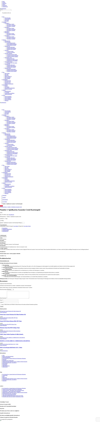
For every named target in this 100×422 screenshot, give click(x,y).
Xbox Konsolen (7, 77)
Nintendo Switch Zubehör (11, 71)
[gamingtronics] (3, 8)
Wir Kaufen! (4, 5)
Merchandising (5, 84)
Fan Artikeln (7, 86)
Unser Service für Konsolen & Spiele (9, 394)
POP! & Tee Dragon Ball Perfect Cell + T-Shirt (11, 347)
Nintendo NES (7, 40)
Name (1, 300)
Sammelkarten (5, 79)
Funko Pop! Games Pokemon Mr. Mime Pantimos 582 (13, 314)
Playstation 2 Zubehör (11, 30)
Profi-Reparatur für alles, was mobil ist (9, 362)
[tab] (51, 228)
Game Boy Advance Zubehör (12, 56)
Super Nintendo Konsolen (11, 44)
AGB (3, 355)
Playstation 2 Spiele (10, 28)
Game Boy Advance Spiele (12, 54)
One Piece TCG (8, 82)
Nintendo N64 (7, 46)
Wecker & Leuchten (8, 89)
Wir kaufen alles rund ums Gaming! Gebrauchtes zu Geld (12, 396)
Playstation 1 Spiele (10, 24)
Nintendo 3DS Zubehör (11, 67)
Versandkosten (11, 214)
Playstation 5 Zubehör (11, 38)
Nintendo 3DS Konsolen (11, 66)
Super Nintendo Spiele (11, 135)
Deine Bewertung (3, 289)
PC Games (7, 21)
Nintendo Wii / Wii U (8, 61)
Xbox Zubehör (7, 78)
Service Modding (8, 98)
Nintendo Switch (8, 68)
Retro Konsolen (7, 17)
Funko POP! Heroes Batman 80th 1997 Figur (11, 321)
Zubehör (3, 90)
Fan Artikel (26, 226)
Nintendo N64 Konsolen (11, 48)
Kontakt (3, 2)
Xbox (3, 72)
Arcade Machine (8, 18)
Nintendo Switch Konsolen (12, 70)
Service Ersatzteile (8, 96)
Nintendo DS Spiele (10, 58)
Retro (3, 16)
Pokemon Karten (8, 80)
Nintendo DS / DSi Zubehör (12, 60)
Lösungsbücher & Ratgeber (10, 180)
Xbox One (7, 75)
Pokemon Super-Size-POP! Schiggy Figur (10, 327)
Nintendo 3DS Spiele (11, 64)
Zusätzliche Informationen (7, 229)
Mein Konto (4, 377)
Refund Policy (5, 363)
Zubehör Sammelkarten (9, 83)
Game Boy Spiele (10, 51)
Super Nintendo (7, 41)
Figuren (6, 85)
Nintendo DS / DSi (8, 57)
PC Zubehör (7, 92)
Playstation (4, 22)
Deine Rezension (3, 298)
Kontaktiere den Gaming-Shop (8, 360)
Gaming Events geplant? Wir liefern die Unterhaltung (12, 389)
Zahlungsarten (5, 366)
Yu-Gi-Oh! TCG (8, 81)
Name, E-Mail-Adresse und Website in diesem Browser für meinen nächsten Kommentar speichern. (19, 304)
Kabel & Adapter (8, 91)
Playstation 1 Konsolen (11, 25)
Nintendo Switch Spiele (11, 69)
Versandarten (4, 364)
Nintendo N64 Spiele (11, 47)
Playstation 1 (7, 23)
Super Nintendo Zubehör (11, 45)
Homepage (4, 195)
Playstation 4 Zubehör (11, 34)
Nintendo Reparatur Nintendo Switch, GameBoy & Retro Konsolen (14, 361)
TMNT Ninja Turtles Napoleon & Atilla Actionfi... (12, 334)
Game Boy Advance (8, 53)
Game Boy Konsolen (11, 52)
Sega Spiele (7, 19)
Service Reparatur (8, 99)
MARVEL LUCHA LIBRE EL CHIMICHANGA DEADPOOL (15, 340)
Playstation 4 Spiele (10, 33)
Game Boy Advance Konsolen (12, 55)
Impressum (4, 3)
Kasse (3, 376)
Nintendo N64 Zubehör (11, 49)
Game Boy (7, 50)
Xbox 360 (6, 74)
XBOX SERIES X (8, 76)
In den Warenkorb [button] (3, 312)
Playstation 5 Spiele (10, 36)
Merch (29, 226)
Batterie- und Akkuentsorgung (7, 356)
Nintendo (4, 39)
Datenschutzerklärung (6, 357)
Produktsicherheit (5, 230)
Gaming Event (5, 6)
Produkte (4, 197)
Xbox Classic (7, 73)
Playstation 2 (7, 27)
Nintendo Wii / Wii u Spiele (12, 62)
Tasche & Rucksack (8, 94)
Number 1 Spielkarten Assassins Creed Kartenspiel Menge (10, 222)
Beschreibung (4, 228)
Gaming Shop (4, 375)
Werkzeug (6, 100)
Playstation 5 (7, 35)
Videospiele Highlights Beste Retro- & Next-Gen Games (12, 395)
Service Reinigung (8, 97)
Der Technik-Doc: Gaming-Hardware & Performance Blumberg (14, 358)
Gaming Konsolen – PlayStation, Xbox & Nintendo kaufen (13, 390)
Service (3, 4)
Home (3, 1)
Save (2, 205)
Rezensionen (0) (5, 231)
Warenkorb (4, 380)
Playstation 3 (7, 31)
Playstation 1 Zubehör (11, 26)
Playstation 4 (7, 32)
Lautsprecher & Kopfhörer (9, 93)
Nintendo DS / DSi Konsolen (12, 59)
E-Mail (1, 302)
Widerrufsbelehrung (6, 365)
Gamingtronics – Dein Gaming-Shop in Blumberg (11, 391)
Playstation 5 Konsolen (11, 37)
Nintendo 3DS (7, 63)
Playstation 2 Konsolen (11, 29)
